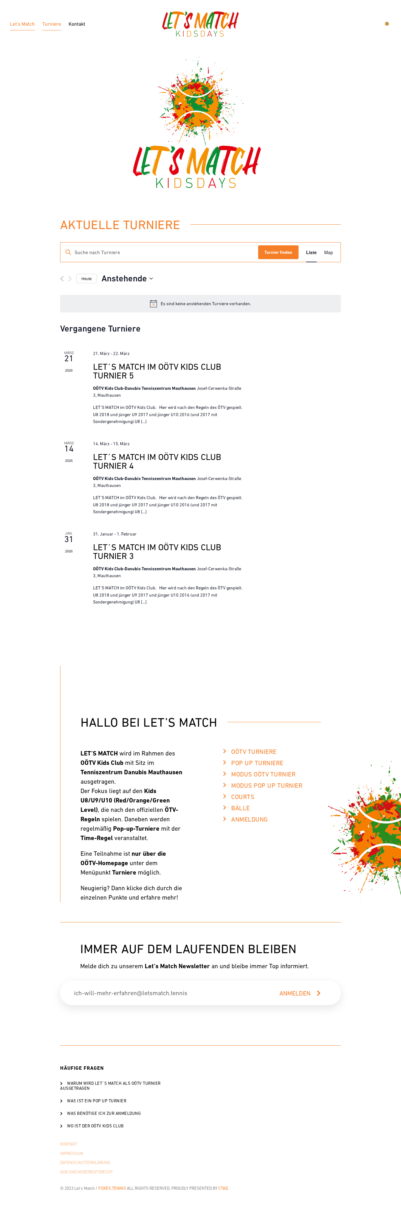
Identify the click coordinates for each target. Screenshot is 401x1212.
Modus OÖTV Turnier (263, 774)
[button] (267, 754)
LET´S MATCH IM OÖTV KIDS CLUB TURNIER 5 (157, 371)
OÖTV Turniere (254, 751)
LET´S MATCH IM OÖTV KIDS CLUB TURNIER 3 (157, 551)
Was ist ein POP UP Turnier (96, 1101)
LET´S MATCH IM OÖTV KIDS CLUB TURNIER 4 (157, 461)
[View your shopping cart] (387, 23)
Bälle (240, 808)
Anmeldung (249, 819)
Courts (242, 796)
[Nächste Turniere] (70, 279)
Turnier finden (278, 252)
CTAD (223, 1188)
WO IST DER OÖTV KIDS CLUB (95, 1126)
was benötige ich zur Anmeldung (104, 1113)
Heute (86, 278)
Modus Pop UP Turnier (266, 785)
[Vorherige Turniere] (62, 279)
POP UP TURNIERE (257, 763)
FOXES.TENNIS (112, 1188)
